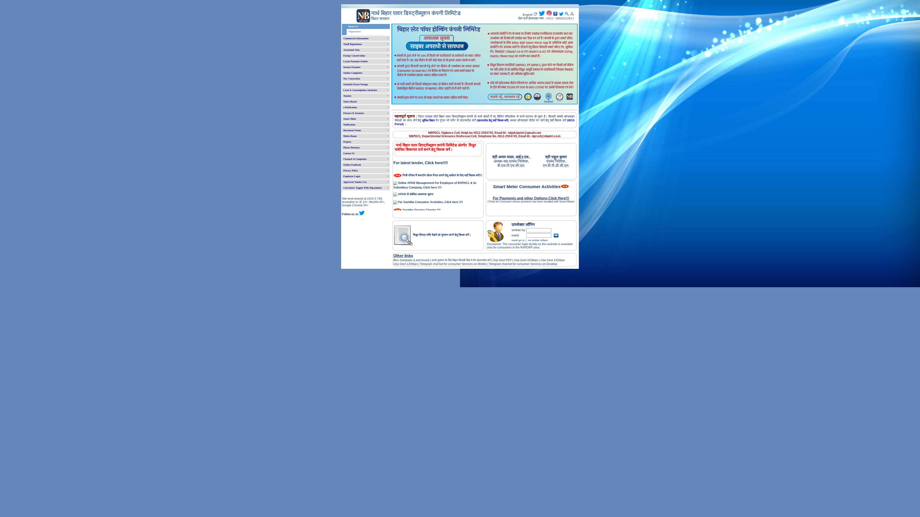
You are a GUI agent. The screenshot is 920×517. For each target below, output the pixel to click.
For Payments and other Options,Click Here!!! (531, 198)
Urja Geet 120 (402, 264)
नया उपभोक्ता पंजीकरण (538, 240)
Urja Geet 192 (549, 260)
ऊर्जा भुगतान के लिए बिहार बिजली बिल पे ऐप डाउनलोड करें (461, 260)
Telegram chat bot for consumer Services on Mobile (453, 264)
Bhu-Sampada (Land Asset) (411, 260)
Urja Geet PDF (502, 260)
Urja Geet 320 (523, 260)
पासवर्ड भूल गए (518, 240)
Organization (355, 31)
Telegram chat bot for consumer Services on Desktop (523, 264)
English (528, 15)
